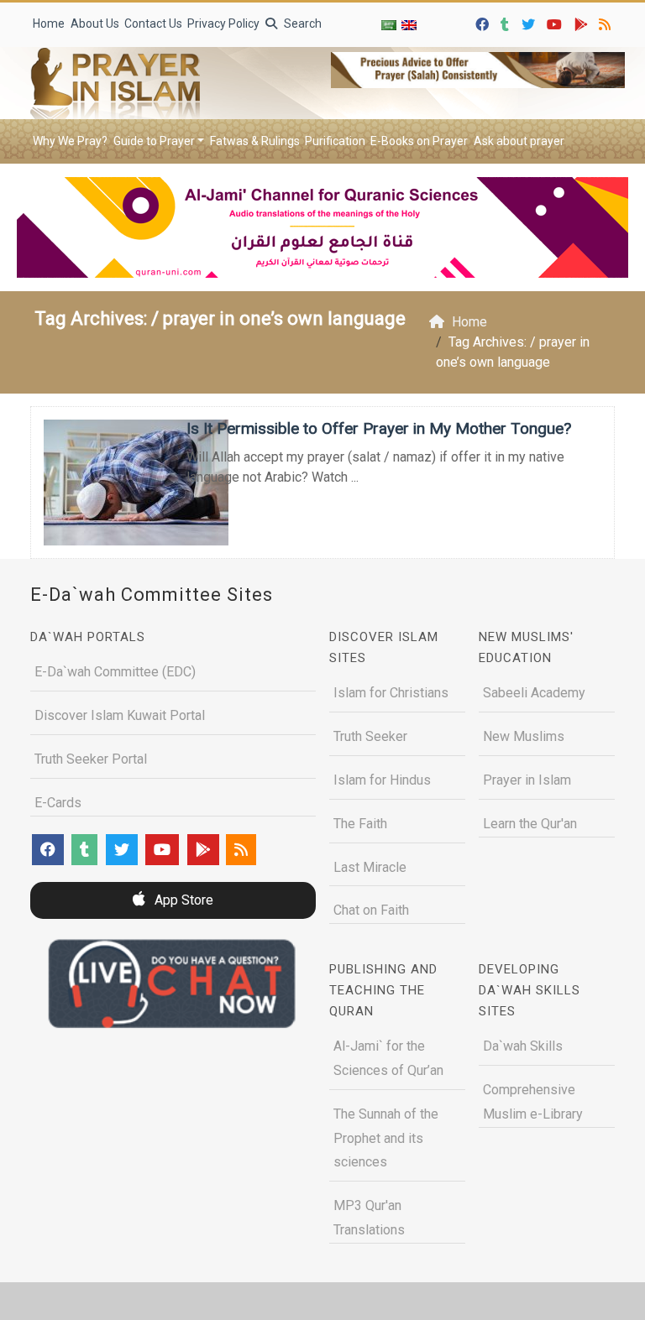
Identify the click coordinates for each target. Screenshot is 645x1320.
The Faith (360, 824)
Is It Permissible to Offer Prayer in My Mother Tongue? (378, 428)
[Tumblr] (507, 22)
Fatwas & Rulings (255, 141)
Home (49, 23)
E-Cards (57, 803)
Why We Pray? (70, 141)
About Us (95, 23)
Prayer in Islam (527, 780)
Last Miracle (369, 867)
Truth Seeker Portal (90, 759)
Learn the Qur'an (530, 824)
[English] (409, 24)
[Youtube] (556, 22)
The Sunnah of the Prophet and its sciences (385, 1138)
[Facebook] (484, 22)
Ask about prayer (519, 141)
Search (301, 23)
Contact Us (153, 23)
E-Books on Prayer (419, 141)
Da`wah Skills (523, 1046)
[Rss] (607, 22)
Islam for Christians (390, 693)
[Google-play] (583, 22)
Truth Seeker (370, 736)
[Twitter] (530, 22)
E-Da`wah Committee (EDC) (115, 672)
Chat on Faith (371, 910)
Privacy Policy (223, 23)
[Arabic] (389, 24)
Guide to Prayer (154, 141)
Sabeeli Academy (534, 693)
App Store (182, 900)
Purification (335, 141)
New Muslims (523, 736)
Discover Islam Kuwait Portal (119, 715)
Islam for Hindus (382, 780)
